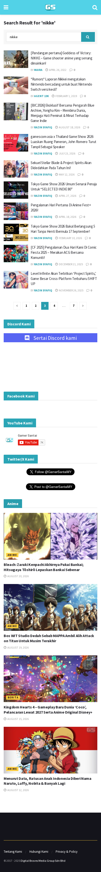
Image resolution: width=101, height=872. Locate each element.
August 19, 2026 (18, 647)
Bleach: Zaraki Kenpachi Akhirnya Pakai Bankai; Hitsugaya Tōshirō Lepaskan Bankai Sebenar (43, 567)
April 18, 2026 (67, 217)
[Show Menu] (6, 7)
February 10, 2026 (70, 238)
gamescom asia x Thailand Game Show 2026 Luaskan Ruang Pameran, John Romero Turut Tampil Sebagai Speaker (63, 141)
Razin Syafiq (43, 127)
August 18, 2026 (69, 127)
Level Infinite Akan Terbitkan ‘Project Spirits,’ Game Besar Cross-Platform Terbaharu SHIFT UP (64, 278)
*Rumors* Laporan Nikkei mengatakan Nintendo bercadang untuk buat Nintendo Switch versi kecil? (61, 84)
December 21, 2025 (70, 264)
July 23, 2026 (66, 153)
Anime (12, 555)
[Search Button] (94, 7)
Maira (38, 70)
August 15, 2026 (18, 719)
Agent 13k (41, 96)
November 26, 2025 (70, 290)
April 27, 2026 (67, 196)
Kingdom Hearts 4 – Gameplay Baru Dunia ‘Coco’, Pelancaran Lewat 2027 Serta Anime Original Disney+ (48, 710)
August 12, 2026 (18, 790)
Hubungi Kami (38, 852)
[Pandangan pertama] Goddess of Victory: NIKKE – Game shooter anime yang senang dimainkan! (61, 58)
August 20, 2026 (18, 576)
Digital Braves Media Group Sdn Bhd (43, 860)
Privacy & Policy (66, 852)
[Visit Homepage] (50, 7)
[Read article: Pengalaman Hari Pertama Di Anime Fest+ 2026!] (16, 211)
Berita (13, 697)
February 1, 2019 (66, 96)
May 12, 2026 (66, 174)
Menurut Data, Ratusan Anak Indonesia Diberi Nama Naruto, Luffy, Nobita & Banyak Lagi (47, 781)
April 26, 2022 (57, 70)
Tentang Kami (13, 852)
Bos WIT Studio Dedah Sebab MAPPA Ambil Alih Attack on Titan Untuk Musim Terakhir (49, 638)
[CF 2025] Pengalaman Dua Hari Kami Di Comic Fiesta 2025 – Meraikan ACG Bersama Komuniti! (64, 252)
